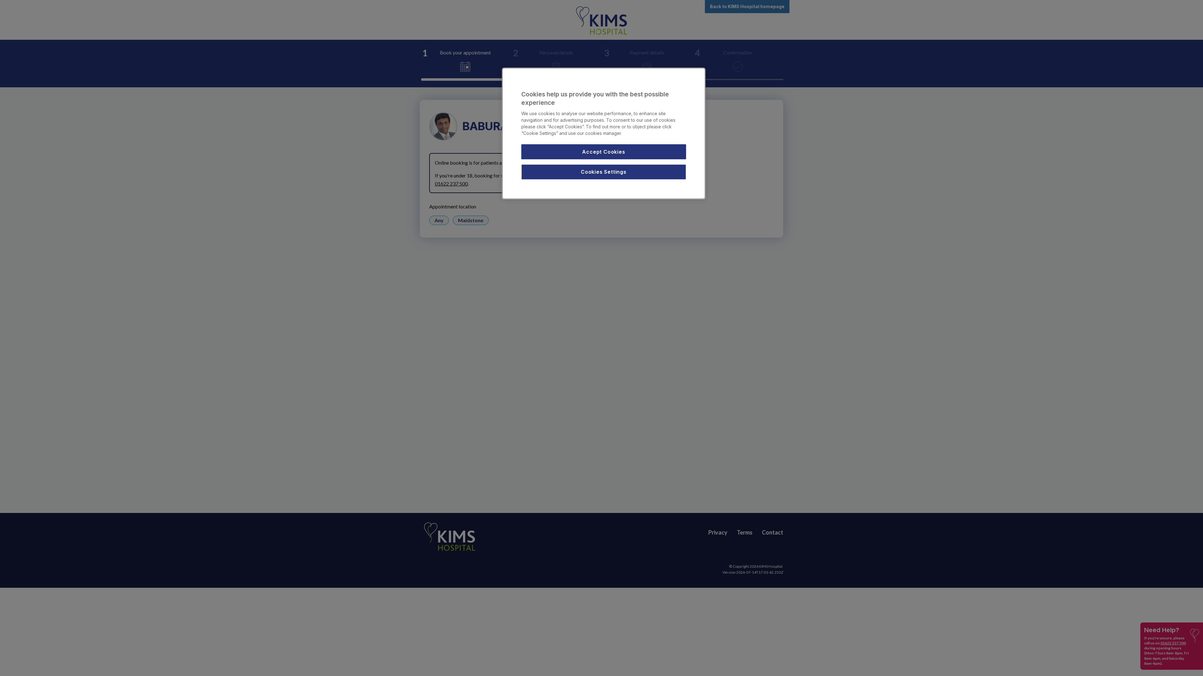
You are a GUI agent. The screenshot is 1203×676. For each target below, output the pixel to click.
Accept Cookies (603, 152)
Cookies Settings (604, 172)
